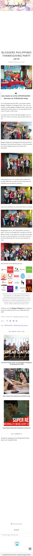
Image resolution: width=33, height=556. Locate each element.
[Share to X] (10, 321)
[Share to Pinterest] (13, 321)
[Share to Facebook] (7, 321)
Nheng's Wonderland (12, 554)
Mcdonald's (8, 325)
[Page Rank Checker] (16, 524)
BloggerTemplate (27, 554)
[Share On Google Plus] (16, 321)
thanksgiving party (21, 325)
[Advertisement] (16, 29)
